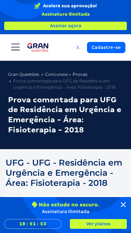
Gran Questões (23, 74)
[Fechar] (123, 205)
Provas (80, 74)
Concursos (56, 74)
